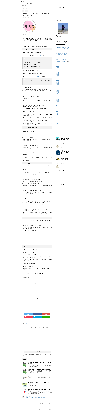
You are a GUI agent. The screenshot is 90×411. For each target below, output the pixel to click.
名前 (25, 341)
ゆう (26, 323)
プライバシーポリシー (28, 5)
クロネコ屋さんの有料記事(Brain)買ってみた (62, 47)
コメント (25, 329)
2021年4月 (57, 75)
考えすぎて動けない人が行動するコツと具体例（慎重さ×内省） (38, 382)
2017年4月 (57, 100)
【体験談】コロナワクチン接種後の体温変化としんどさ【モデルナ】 (36, 397)
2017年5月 (57, 99)
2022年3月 (57, 67)
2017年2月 (57, 102)
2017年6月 (57, 98)
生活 (56, 122)
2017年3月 (57, 101)
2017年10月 (57, 93)
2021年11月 (57, 71)
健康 (56, 115)
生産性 (57, 123)
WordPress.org (58, 134)
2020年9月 (57, 81)
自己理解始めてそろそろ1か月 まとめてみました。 (37, 376)
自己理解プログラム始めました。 (61, 61)
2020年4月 (57, 83)
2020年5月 (57, 82)
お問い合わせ (35, 5)
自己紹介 (22, 5)
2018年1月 (57, 92)
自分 (56, 124)
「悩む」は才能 (27, 396)
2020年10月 (57, 80)
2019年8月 (57, 85)
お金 (56, 105)
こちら (48, 100)
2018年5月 (57, 89)
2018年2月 (57, 91)
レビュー (57, 113)
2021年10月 (57, 72)
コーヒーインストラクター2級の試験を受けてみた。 (65, 146)
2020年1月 (57, 84)
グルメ (57, 106)
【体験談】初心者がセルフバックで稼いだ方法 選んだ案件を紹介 (39, 369)
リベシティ (24, 275)
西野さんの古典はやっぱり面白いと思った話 (62, 53)
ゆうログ (23, 1)
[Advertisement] (37, 291)
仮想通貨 (57, 114)
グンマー (57, 107)
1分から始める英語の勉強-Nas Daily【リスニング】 (65, 152)
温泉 (56, 121)
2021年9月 (57, 73)
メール (25, 344)
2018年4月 (57, 90)
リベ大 (57, 112)
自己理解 (57, 125)
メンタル (57, 111)
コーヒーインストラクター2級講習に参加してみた (65, 165)
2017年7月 (57, 97)
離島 (56, 129)
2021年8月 (57, 74)
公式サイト (40, 55)
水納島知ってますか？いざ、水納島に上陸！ (62, 57)
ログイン (57, 130)
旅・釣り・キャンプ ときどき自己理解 (45, 407)
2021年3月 (57, 76)
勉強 (56, 116)
